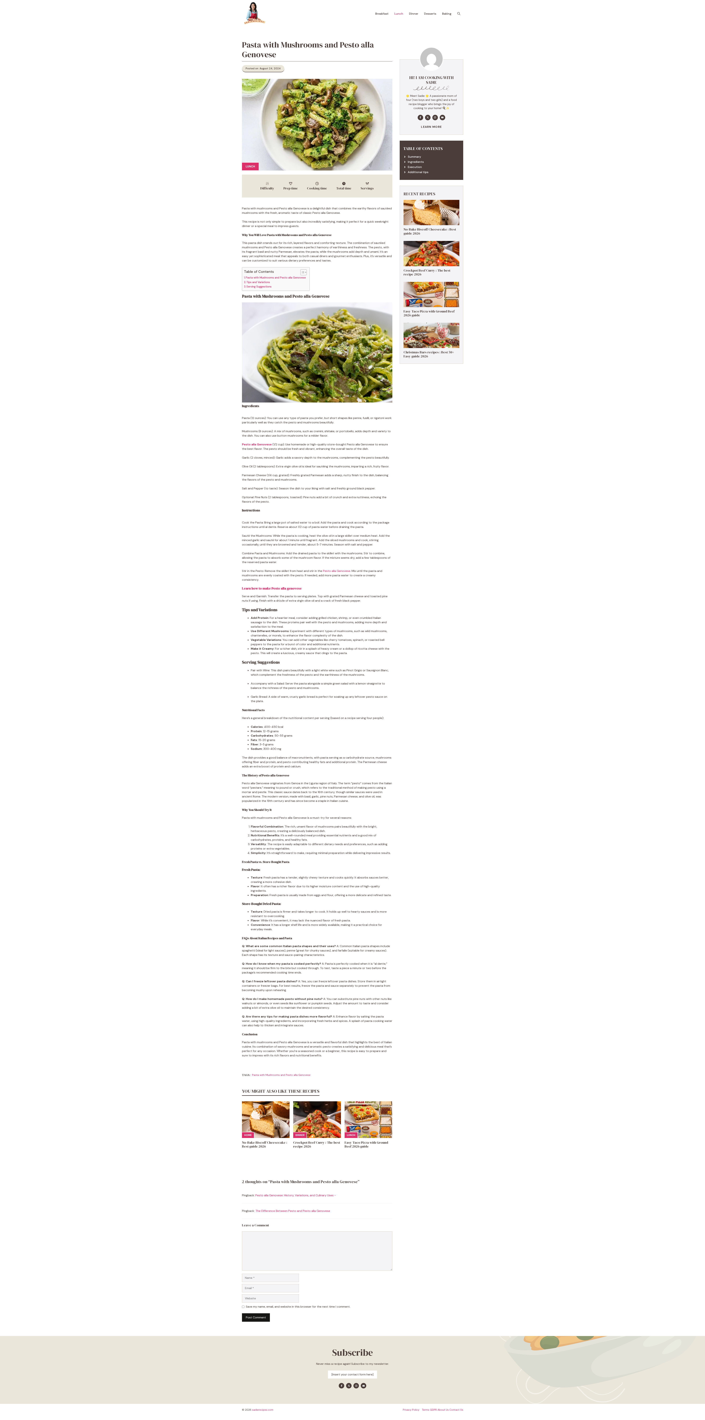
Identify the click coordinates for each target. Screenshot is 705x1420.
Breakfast (381, 14)
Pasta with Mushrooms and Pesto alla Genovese (276, 277)
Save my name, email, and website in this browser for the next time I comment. (298, 1307)
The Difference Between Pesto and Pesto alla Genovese (292, 1211)
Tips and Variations (258, 282)
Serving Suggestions (259, 286)
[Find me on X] (428, 117)
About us (443, 1409)
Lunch (398, 14)
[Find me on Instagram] (435, 117)
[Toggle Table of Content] (302, 272)
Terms (425, 1409)
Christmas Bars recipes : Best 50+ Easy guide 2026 (429, 354)
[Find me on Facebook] (420, 117)
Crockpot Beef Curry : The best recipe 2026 (316, 1144)
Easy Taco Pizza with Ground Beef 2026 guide (366, 1144)
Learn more (431, 127)
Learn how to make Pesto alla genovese (272, 588)
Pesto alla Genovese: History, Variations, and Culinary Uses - (295, 1195)
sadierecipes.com (262, 1409)
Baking (446, 14)
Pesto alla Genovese (336, 571)
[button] (458, 14)
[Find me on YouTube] (442, 117)
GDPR (433, 1409)
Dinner (413, 14)
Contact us (456, 1409)
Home (248, 1135)
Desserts (430, 14)
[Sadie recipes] (254, 14)
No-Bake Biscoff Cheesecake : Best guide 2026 (264, 1144)
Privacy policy (411, 1409)
